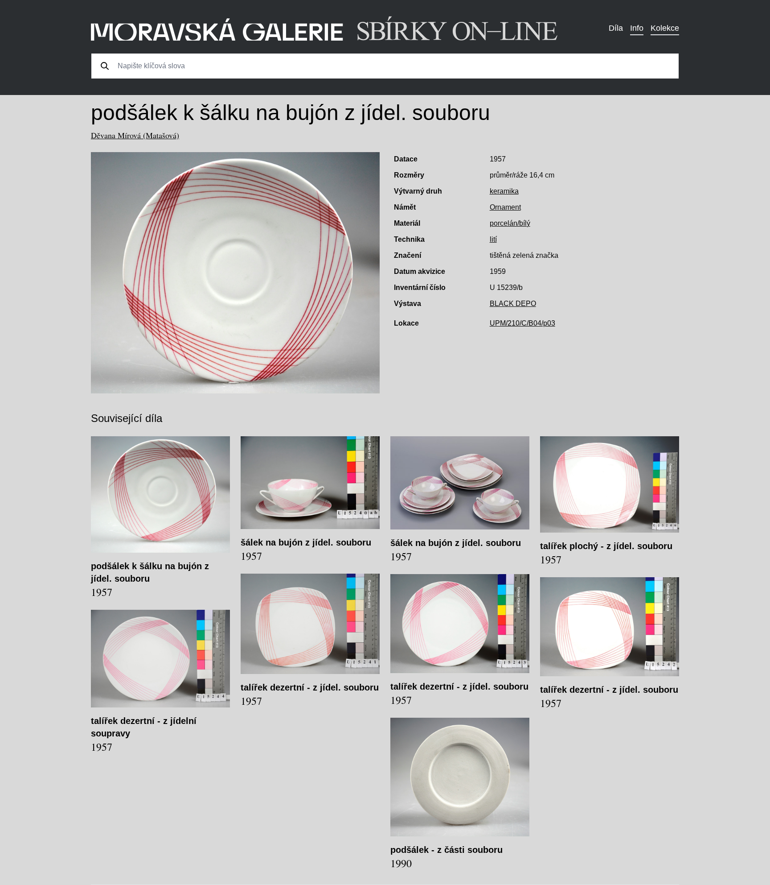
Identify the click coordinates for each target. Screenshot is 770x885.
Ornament (505, 207)
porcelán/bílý (510, 223)
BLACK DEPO (513, 303)
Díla (616, 28)
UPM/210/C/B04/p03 (522, 323)
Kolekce (665, 28)
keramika (504, 191)
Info (636, 28)
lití (493, 239)
